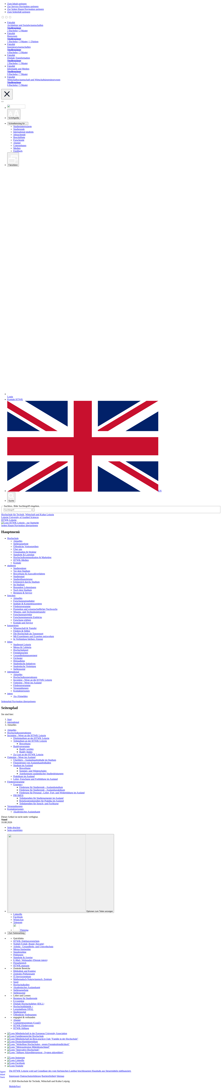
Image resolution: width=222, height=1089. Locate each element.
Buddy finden (25, 752)
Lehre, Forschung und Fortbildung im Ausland (35, 779)
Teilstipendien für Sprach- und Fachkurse (39, 803)
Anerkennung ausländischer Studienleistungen (41, 773)
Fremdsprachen (20, 652)
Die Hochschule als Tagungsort (28, 633)
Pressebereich (19, 963)
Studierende (19, 129)
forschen (11, 595)
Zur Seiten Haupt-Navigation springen (25, 9)
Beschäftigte (19, 137)
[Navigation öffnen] (2, 101)
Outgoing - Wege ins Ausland (27, 682)
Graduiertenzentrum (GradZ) (27, 1023)
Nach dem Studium (22, 590)
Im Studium (18, 584)
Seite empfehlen (15, 830)
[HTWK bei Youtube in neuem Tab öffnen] (15, 1065)
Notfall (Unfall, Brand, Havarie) (28, 944)
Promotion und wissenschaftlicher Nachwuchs (35, 609)
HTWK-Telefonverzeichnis (26, 941)
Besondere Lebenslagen (24, 587)
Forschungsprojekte (22, 614)
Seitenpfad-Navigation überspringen (18, 701)
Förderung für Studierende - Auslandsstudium (41, 787)
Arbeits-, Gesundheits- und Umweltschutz (33, 946)
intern (10, 693)
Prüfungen (18, 954)
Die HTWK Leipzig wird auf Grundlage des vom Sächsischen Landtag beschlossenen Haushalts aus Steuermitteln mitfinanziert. (70, 1071)
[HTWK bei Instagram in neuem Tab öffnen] (16, 1057)
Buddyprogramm (21, 746)
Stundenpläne (19, 952)
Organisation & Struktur (24, 552)
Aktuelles (17, 541)
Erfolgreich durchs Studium (26, 582)
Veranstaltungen (21, 688)
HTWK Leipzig (8, 520)
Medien (17, 148)
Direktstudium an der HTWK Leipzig (31, 738)
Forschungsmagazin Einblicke (27, 617)
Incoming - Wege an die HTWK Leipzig (32, 680)
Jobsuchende (19, 134)
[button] (13, 114)
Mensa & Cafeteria (22, 647)
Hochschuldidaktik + (23, 1006)
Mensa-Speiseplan (22, 949)
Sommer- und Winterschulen (33, 771)
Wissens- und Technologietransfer (29, 612)
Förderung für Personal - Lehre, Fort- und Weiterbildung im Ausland (52, 792)
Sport (15, 982)
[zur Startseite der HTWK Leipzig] (20, 522)
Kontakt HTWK (15, 399)
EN (160, 490)
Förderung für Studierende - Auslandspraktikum (42, 790)
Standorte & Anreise (23, 957)
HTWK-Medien (21, 560)
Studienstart (18, 576)
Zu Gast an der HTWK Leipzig (28, 754)
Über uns (17, 549)
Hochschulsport (20, 650)
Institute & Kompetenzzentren (27, 603)
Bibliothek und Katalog (24, 971)
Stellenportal (19, 669)
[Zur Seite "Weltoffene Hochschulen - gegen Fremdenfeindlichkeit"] (38, 1044)
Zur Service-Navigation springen (23, 6)
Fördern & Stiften (21, 631)
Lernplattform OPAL (23, 1009)
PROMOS (18, 795)
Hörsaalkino (19, 661)
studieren (11, 565)
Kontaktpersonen (21, 691)
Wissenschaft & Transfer (25, 628)
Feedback (18, 151)
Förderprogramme (22, 606)
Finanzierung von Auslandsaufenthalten (32, 762)
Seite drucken (13, 827)
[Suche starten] (33, 509)
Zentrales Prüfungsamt (24, 973)
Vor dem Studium (21, 571)
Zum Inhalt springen (17, 3)
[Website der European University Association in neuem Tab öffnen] (37, 1033)
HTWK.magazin (21, 965)
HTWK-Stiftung (21, 1028)
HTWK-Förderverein (23, 1025)
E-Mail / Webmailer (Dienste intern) (30, 960)
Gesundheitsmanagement (25, 655)
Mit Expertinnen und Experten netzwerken (33, 636)
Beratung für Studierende (25, 998)
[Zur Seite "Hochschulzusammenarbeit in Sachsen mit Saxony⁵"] (23, 1049)
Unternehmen (19, 145)
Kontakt (17, 563)
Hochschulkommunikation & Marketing (32, 557)
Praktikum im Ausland (24, 776)
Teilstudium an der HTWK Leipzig (30, 741)
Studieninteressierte (22, 126)
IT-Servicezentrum (22, 976)
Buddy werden (26, 749)
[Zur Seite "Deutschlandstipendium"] (22, 1041)
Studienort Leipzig (22, 644)
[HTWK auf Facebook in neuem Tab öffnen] (16, 1063)
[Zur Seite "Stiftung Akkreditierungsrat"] (35, 1052)
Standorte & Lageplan (23, 554)
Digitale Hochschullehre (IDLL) (28, 1003)
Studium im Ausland (23, 765)
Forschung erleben (22, 620)
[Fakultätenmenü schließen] (7, 94)
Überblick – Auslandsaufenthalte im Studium (34, 760)
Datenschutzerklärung (30, 1076)
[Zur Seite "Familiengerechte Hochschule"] (25, 1036)
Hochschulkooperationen (25, 677)
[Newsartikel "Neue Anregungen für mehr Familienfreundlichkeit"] (42, 1039)
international (13, 671)
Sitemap (60, 1076)
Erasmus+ (18, 784)
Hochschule (13, 538)
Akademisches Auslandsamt (26, 811)
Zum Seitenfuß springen (18, 12)
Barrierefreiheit (49, 1076)
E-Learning (18, 1001)
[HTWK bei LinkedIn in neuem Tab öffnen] (15, 1060)
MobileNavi (15, 1086)
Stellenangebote (20, 543)
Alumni (17, 142)
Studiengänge (19, 568)
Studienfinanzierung (22, 579)
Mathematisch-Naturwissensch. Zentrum (32, 979)
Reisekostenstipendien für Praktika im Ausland (41, 801)
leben (9, 642)
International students (23, 132)
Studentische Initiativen (24, 663)
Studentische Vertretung (24, 666)
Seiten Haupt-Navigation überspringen (19, 525)
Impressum (14, 1076)
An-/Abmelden (20, 696)
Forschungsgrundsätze (24, 601)
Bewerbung (25, 743)
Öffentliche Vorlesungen (25, 1014)
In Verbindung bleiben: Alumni (28, 639)
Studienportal (19, 1012)
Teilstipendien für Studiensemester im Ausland (41, 798)
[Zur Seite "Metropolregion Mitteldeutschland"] (28, 1047)
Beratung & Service (22, 592)
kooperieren (13, 625)
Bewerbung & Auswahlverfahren (29, 573)
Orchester (18, 658)
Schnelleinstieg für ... (17, 123)
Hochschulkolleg (21, 984)
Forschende (18, 140)
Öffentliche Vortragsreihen (26, 546)
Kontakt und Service (23, 622)
